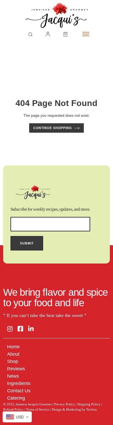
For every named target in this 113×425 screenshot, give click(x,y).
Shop (12, 361)
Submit (27, 243)
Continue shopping (52, 128)
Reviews (16, 368)
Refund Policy (13, 409)
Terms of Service (37, 409)
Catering (16, 398)
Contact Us (18, 390)
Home (13, 346)
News (13, 376)
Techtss (91, 409)
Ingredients (18, 383)
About (13, 354)
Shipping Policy (88, 404)
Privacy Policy (64, 404)
